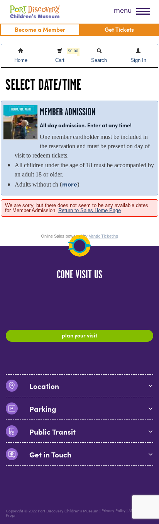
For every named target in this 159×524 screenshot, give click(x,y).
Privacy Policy (113, 510)
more (69, 184)
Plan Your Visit (79, 335)
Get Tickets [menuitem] (119, 29)
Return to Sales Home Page (89, 210)
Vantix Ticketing (103, 236)
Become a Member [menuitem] (40, 29)
